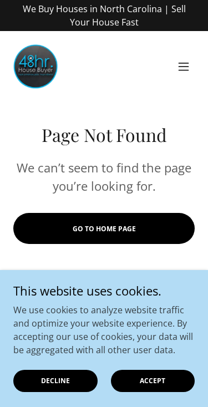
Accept (152, 380)
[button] (184, 66)
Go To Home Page (104, 228)
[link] (35, 66)
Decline (55, 380)
